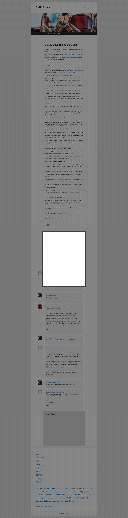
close (83, 285)
